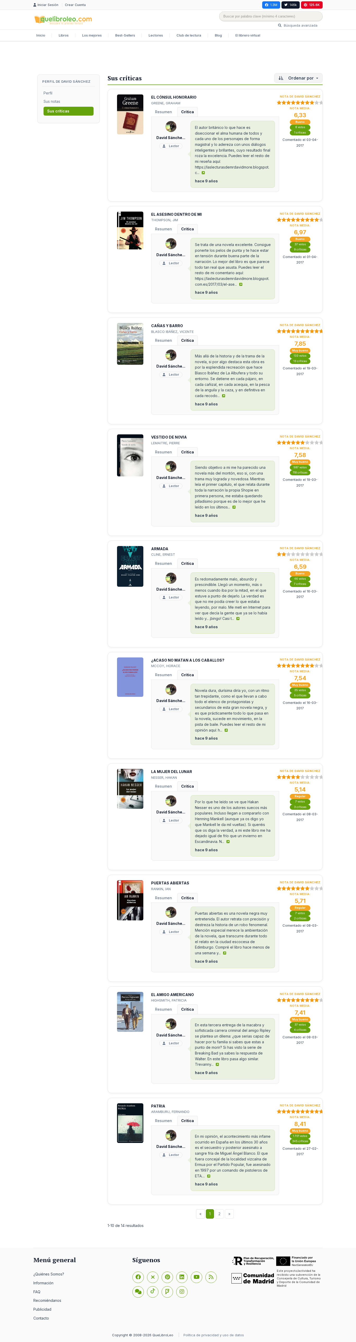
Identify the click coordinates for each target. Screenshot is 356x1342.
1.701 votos (300, 1136)
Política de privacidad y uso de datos (213, 1335)
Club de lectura (188, 35)
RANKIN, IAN (161, 889)
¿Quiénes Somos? (48, 1274)
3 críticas (300, 807)
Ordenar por (301, 78)
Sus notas (52, 101)
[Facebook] (138, 1277)
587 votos (300, 467)
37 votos (300, 244)
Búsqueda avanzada (300, 25)
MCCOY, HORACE (165, 666)
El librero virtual (247, 35)
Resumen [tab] (163, 112)
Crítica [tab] (187, 112)
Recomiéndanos (47, 1300)
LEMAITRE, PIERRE (165, 443)
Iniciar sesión (48, 5)
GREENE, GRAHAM (165, 103)
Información (43, 1283)
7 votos (300, 801)
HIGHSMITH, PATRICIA (169, 1000)
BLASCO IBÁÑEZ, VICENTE (172, 331)
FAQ (36, 1292)
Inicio (40, 35)
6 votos (300, 127)
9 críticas (300, 249)
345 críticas (300, 1141)
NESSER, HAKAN (164, 777)
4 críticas (300, 1030)
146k (293, 5)
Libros (64, 35)
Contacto (41, 1318)
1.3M (273, 5)
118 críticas (300, 472)
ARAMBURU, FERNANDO (170, 1112)
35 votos (300, 690)
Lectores (156, 35)
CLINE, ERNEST (163, 554)
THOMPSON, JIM (164, 220)
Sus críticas (58, 111)
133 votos (300, 355)
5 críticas (300, 695)
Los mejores (92, 35)
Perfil (48, 93)
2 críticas (300, 918)
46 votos (300, 578)
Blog (218, 35)
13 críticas (300, 361)
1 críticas (300, 132)
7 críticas (300, 584)
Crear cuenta (75, 5)
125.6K (314, 5)
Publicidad (42, 1309)
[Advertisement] (178, 58)
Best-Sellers (125, 35)
